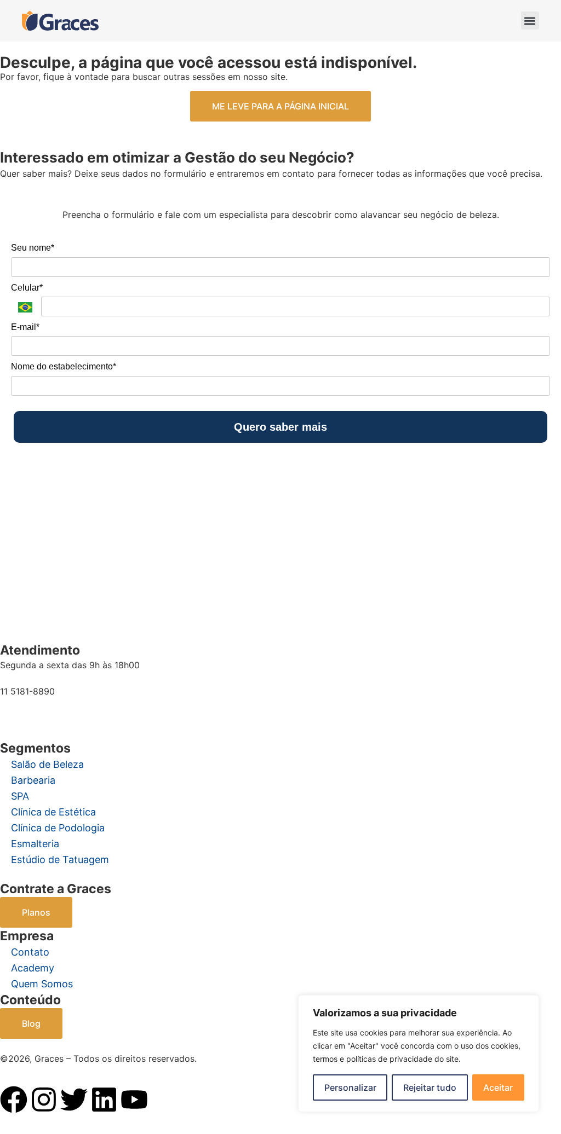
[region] (418, 1053)
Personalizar (350, 1087)
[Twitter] (74, 1099)
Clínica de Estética (53, 812)
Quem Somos (42, 984)
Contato (30, 952)
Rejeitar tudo (429, 1087)
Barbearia (33, 780)
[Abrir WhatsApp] (27, 1106)
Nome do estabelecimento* (63, 366)
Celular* (27, 287)
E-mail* (25, 327)
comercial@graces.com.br (54, 712)
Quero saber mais (280, 427)
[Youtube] (134, 1099)
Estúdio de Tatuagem (60, 859)
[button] (530, 20)
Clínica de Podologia (58, 828)
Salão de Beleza (47, 764)
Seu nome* (32, 247)
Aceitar (498, 1087)
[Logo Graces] (60, 21)
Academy (32, 968)
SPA (20, 796)
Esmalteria (35, 843)
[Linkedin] (104, 1099)
